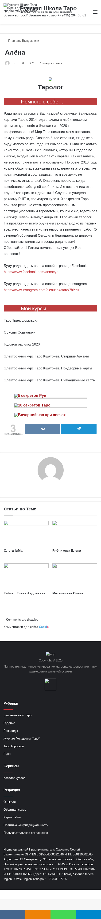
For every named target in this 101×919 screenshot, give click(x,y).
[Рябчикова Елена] (74, 533)
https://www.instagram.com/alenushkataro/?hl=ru (41, 290)
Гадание (9, 723)
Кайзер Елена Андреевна (24, 593)
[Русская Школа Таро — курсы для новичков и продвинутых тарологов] (22, 7)
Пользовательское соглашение (26, 833)
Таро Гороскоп (14, 746)
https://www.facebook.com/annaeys (31, 272)
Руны (7, 754)
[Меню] (95, 13)
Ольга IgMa (13, 550)
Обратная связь (15, 809)
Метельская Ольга (67, 593)
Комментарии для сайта (26, 627)
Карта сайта (12, 817)
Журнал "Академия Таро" (22, 738)
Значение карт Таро (17, 715)
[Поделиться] (42, 429)
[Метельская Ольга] (74, 576)
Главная (13, 40)
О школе (10, 802)
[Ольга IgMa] (26, 533)
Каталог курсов (14, 778)
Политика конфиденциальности (26, 825)
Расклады (11, 731)
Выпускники (30, 40)
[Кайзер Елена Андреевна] (26, 576)
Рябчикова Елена (66, 550)
